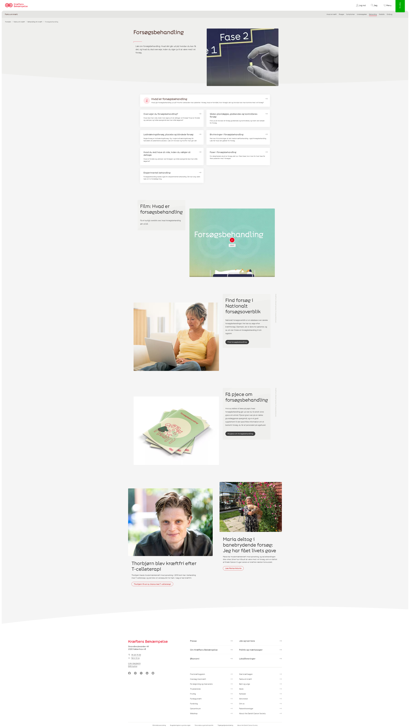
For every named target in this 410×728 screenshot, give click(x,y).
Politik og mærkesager (251, 649)
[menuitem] (360, 5)
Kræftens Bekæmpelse (148, 641)
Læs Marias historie (233, 568)
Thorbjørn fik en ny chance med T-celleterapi (152, 584)
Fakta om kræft (11, 14)
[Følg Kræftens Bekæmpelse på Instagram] (135, 673)
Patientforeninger (246, 708)
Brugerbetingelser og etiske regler (180, 725)
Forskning (194, 704)
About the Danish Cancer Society (252, 713)
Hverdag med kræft (198, 679)
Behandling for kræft (35, 22)
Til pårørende (195, 689)
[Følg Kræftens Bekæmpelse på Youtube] (153, 673)
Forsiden (8, 22)
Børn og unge (244, 684)
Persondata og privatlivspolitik (204, 725)
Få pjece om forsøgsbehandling (240, 434)
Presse (193, 641)
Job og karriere (247, 641)
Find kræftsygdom (197, 674)
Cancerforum (195, 708)
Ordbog (389, 14)
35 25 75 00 (136, 655)
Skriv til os (135, 658)
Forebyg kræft (196, 699)
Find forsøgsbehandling (237, 342)
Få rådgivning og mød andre (201, 684)
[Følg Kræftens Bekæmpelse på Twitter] (141, 673)
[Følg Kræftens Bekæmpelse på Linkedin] (147, 673)
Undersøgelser (362, 14)
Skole (241, 689)
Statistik (382, 14)
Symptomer (350, 14)
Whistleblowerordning (159, 725)
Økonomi (194, 658)
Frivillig (193, 694)
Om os (241, 704)
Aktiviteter (243, 699)
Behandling (373, 14)
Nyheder (242, 694)
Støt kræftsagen (246, 674)
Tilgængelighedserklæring (225, 725)
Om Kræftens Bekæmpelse (204, 649)
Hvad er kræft (332, 14)
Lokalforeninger (247, 658)
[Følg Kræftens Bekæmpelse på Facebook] (129, 673)
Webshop (194, 713)
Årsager (341, 14)
